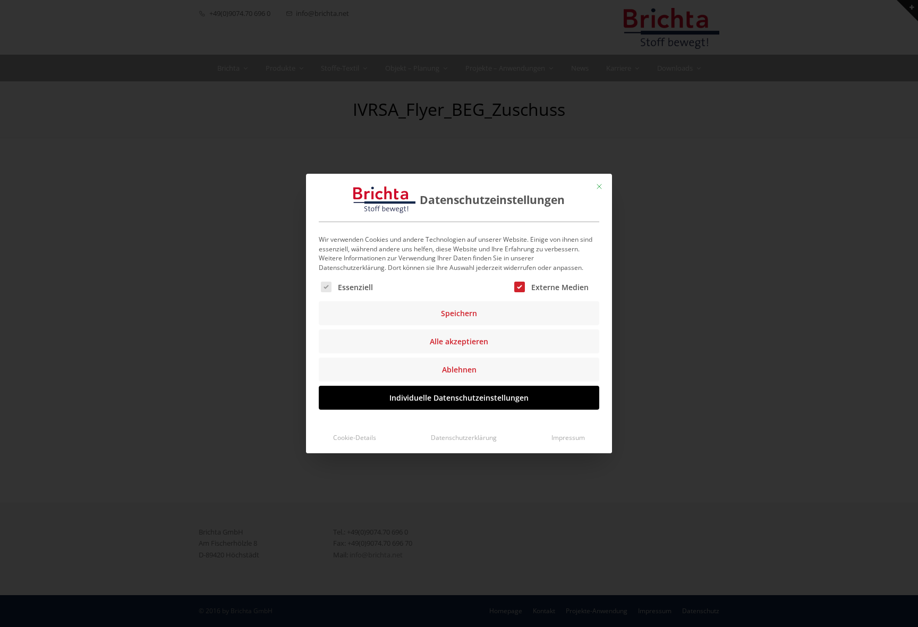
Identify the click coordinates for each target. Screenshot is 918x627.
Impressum (568, 437)
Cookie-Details (354, 437)
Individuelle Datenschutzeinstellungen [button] (459, 398)
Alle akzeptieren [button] (459, 341)
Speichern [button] (459, 313)
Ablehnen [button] (459, 370)
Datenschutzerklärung (464, 437)
